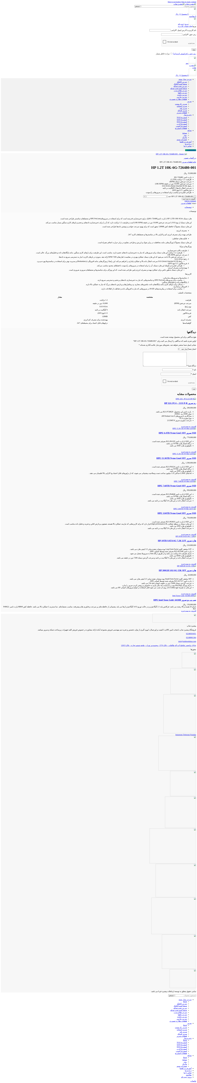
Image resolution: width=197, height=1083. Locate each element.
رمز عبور (189, 34)
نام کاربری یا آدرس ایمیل (183, 30)
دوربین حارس (182, 97)
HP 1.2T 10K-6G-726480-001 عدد (180, 196)
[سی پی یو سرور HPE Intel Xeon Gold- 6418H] (184, 596)
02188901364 (191, 638)
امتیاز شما (192, 349)
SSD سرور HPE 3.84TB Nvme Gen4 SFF (177, 513)
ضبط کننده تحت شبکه (178, 88)
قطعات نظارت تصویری (178, 99)
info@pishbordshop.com (187, 641)
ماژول (184, 137)
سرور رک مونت (181, 104)
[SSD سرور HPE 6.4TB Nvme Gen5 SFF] (184, 428)
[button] (188, 426)
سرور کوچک (182, 110)
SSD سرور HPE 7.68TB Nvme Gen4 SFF (177, 486)
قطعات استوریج (181, 128)
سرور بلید (183, 108)
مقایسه (189, 1075)
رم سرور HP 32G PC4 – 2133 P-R (180, 403)
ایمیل (193, 374)
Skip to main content (188, 2)
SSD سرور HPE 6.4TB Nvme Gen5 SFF (177, 433)
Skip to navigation (174, 2)
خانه (194, 162)
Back (185, 1002)
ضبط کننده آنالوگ (180, 84)
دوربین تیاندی (182, 95)
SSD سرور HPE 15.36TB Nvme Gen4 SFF (176, 458)
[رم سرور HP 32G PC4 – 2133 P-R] (186, 399)
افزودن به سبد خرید (189, 199)
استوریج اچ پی (182, 124)
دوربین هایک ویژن (180, 91)
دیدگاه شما (191, 366)
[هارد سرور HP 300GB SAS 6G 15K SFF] (186, 566)
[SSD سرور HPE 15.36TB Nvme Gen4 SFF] (184, 454)
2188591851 (191, 150)
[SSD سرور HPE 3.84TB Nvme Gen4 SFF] (184, 509)
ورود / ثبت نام (186, 1077)
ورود (193, 49)
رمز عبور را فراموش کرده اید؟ (184, 54)
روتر (185, 135)
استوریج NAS (182, 117)
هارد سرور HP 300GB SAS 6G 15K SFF (177, 570)
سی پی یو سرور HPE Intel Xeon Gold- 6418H (174, 600)
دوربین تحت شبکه (180, 86)
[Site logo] (190, 4)
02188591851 (191, 634)
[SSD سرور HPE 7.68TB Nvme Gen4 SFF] (185, 481)
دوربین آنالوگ (182, 82)
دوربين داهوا (182, 93)
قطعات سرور (182, 113)
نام (194, 370)
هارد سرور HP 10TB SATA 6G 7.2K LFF (177, 540)
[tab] (188, 207)
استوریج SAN (182, 120)
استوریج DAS (182, 122)
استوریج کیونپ (181, 126)
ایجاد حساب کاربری (185, 26)
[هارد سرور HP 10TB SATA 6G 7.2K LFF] (186, 536)
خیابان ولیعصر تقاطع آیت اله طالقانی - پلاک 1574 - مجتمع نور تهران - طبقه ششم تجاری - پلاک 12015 (158, 645)
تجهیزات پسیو (182, 140)
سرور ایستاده (182, 106)
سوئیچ (184, 133)
